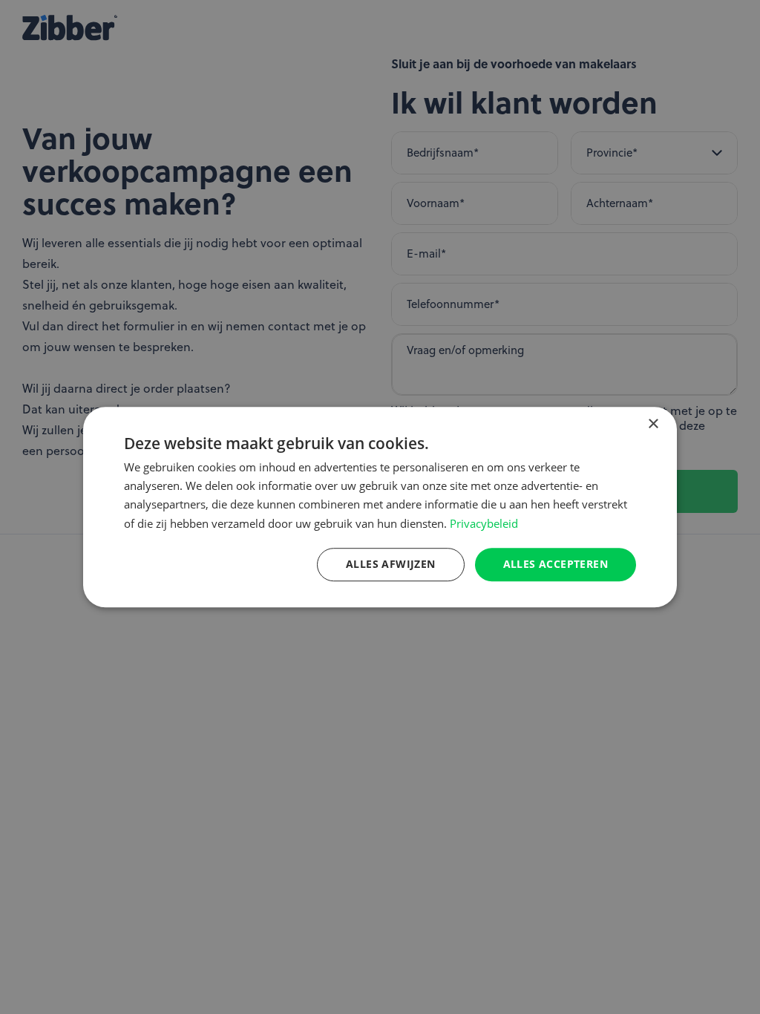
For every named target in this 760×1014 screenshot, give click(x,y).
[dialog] (380, 507)
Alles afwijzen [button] (391, 564)
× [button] (652, 424)
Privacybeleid (484, 523)
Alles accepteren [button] (555, 564)
